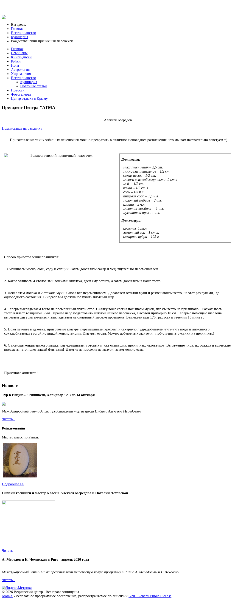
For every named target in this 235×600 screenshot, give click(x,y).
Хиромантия (21, 74)
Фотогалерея (21, 94)
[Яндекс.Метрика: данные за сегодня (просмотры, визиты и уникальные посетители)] (17, 588)
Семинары (19, 53)
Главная (17, 49)
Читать (7, 550)
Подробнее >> (13, 484)
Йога (15, 65)
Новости (18, 90)
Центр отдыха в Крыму (29, 98)
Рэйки (16, 61)
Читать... (8, 419)
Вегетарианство (23, 78)
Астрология (20, 69)
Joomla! (7, 596)
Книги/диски (21, 57)
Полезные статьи (33, 86)
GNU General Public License (150, 596)
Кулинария (28, 82)
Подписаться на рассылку (22, 128)
